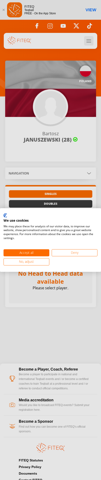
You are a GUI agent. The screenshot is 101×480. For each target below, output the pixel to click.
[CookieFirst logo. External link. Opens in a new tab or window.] (5, 215)
